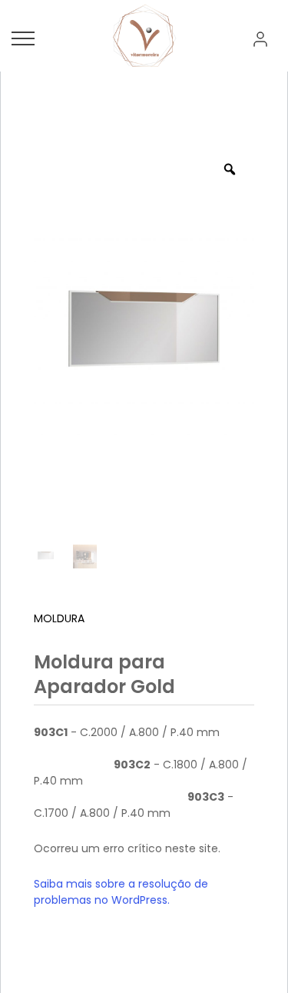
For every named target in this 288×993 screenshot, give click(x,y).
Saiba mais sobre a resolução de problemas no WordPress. (121, 892)
